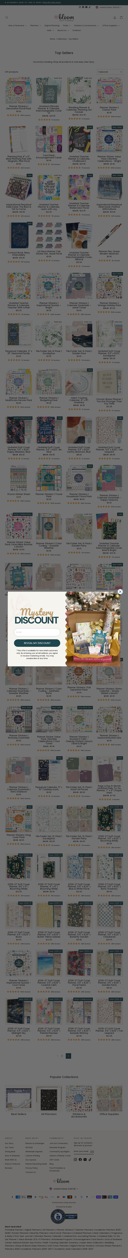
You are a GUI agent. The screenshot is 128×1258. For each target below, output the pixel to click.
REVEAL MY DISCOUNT (37, 643)
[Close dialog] (120, 591)
